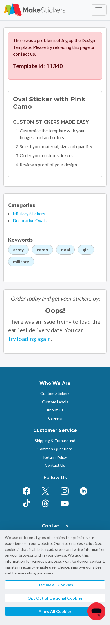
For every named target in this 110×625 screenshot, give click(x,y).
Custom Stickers (55, 393)
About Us (55, 409)
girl (86, 249)
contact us (24, 53)
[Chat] (96, 611)
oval (65, 249)
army (18, 249)
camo (42, 249)
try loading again (29, 338)
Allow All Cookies (55, 611)
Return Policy (55, 457)
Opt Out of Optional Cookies (55, 598)
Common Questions (55, 448)
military (21, 261)
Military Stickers (29, 213)
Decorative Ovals (30, 220)
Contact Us (55, 465)
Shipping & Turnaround (55, 440)
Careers (55, 418)
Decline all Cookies (55, 584)
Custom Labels (55, 401)
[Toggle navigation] (99, 10)
